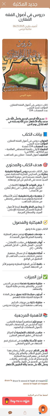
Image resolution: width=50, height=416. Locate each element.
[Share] (25, 412)
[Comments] (10, 412)
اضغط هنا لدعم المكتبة (38, 395)
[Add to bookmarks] (40, 412)
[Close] (4, 4)
